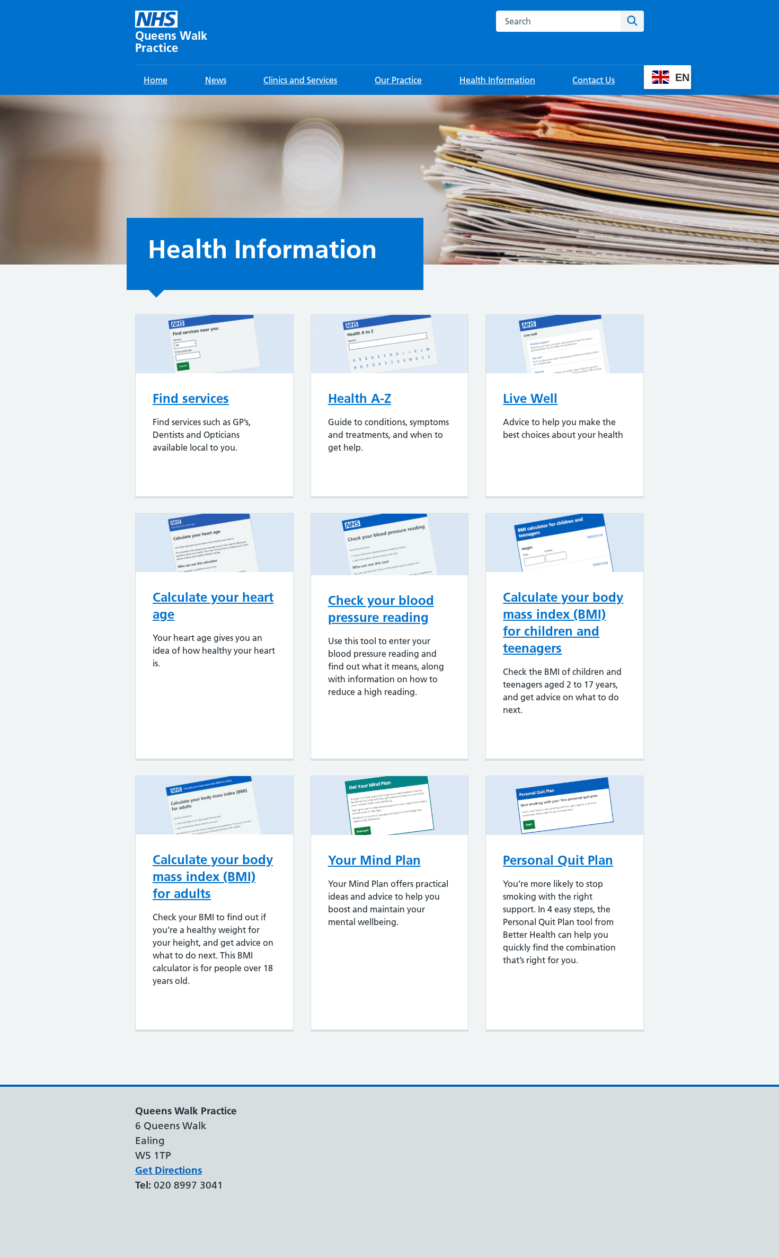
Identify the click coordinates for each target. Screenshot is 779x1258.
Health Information (497, 80)
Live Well (530, 398)
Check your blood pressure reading (381, 609)
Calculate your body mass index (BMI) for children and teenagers (563, 623)
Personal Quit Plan (558, 860)
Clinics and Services (300, 80)
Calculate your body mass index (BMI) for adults (213, 876)
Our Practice (398, 80)
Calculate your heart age (213, 606)
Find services (191, 398)
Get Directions (168, 1170)
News (215, 80)
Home (155, 80)
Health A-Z (359, 398)
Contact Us (593, 80)
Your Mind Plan (374, 860)
